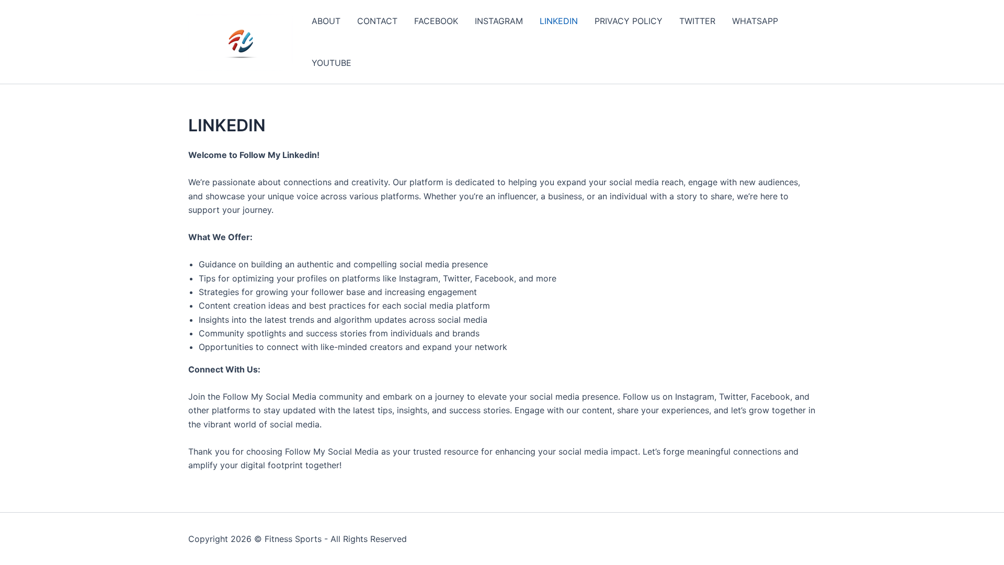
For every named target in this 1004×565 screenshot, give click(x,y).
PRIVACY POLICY (629, 21)
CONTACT (377, 21)
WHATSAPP (755, 21)
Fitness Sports (293, 539)
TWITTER (697, 21)
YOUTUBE (331, 63)
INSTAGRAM (499, 21)
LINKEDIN (559, 21)
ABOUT (326, 21)
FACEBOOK (436, 21)
